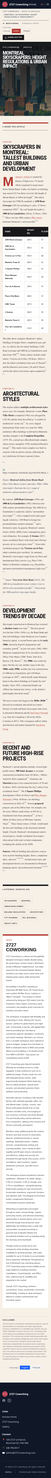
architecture (36, 912)
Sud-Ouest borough (39, 712)
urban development (14, 906)
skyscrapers (10, 901)
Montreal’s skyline (22, 176)
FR (48, 4)
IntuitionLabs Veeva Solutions (32, 1472)
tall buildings (29, 917)
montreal (26, 901)
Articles (32, 4)
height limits (10, 923)
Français (27, 31)
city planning (11, 917)
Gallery (5, 1426)
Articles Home (9, 1416)
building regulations (14, 912)
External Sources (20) (17, 889)
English (16, 31)
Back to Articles (31, 11)
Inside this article (14, 127)
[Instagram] (9, 1400)
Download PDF (15, 37)
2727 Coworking (11, 11)
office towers (36, 217)
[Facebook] (3, 1400)
